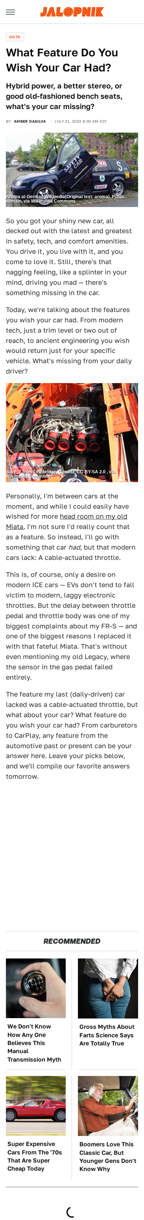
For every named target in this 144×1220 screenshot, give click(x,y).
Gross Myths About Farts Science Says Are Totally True (106, 1035)
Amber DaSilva (30, 121)
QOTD (15, 37)
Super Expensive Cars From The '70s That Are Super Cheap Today (34, 1156)
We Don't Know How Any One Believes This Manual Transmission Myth (34, 1043)
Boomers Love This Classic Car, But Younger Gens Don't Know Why (107, 1156)
